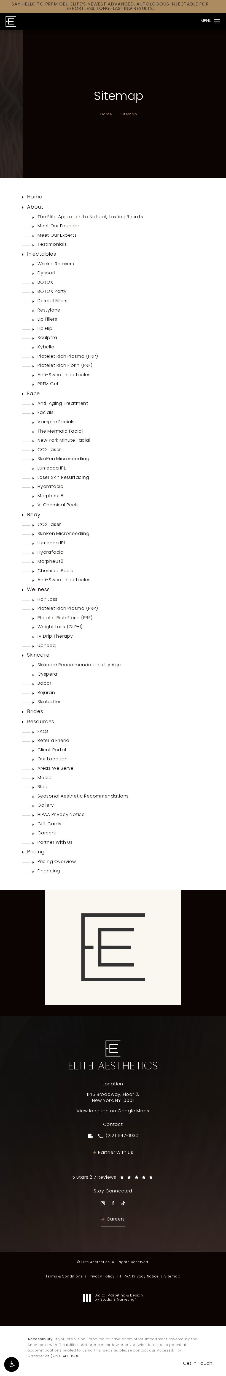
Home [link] (34, 197)
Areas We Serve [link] (55, 768)
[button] (11, 1364)
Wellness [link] (38, 590)
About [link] (35, 207)
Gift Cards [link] (49, 824)
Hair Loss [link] (47, 599)
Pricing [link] (36, 852)
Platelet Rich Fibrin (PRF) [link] (65, 365)
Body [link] (34, 515)
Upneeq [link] (46, 645)
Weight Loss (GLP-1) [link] (60, 627)
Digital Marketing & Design (118, 1298)
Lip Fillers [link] (47, 319)
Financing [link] (48, 871)
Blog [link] (42, 787)
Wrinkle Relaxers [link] (55, 264)
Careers (116, 1219)
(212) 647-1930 (65, 1356)
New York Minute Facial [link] (63, 440)
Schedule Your (112, 994)
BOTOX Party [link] (52, 291)
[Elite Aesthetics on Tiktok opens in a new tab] (123, 1203)
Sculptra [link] (47, 338)
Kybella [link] (46, 347)
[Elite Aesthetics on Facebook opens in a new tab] (113, 1203)
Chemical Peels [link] (55, 571)
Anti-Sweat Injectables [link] (64, 375)
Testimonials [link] (52, 244)
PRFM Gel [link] (47, 384)
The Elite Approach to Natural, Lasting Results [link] (90, 217)
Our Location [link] (52, 759)
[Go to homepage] (11, 21)
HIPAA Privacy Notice (139, 1276)
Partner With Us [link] (55, 842)
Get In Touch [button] (197, 1363)
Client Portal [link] (51, 750)
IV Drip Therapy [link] (55, 636)
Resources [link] (40, 722)
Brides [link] (35, 712)
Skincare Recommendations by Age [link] (79, 665)
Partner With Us (115, 1152)
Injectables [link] (41, 254)
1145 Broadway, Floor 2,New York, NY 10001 (113, 1098)
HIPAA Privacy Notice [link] (61, 814)
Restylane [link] (48, 310)
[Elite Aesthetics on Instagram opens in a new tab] (102, 1203)
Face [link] (33, 394)
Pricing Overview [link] (56, 862)
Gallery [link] (45, 805)
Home (106, 114)
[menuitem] (113, 197)
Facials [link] (45, 412)
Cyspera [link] (47, 674)
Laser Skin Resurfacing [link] (63, 477)
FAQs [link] (43, 731)
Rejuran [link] (46, 693)
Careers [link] (46, 833)
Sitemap (128, 114)
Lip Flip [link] (44, 328)
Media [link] (44, 778)
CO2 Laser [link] (49, 450)
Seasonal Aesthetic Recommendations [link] (83, 796)
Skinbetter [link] (49, 702)
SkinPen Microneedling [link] (63, 459)
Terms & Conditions (64, 1276)
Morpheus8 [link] (50, 496)
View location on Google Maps (113, 1111)
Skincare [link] (38, 655)
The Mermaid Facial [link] (60, 431)
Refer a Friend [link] (53, 740)
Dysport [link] (46, 273)
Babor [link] (44, 683)
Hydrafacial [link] (51, 486)
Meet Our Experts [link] (57, 235)
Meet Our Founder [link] (58, 226)
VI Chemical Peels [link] (58, 505)
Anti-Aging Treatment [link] (62, 403)
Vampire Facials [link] (56, 422)
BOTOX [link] (45, 282)
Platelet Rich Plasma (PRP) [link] (67, 356)
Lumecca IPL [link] (51, 468)
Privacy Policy (101, 1276)
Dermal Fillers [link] (52, 301)
